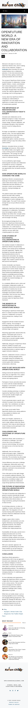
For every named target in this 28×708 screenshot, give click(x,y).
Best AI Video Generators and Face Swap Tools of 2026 (17, 643)
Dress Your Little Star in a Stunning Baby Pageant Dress (17, 628)
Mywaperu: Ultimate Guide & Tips (13, 611)
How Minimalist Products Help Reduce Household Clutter (16, 635)
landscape (5, 69)
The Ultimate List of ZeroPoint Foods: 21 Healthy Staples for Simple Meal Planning (16, 658)
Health (11, 647)
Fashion (11, 625)
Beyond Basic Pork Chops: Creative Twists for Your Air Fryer (17, 650)
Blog (3, 56)
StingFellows (4, 53)
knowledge (5, 148)
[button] (25, 11)
